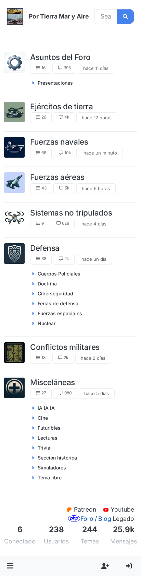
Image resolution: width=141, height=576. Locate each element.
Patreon (86, 509)
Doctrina (47, 283)
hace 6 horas (96, 188)
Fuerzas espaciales (60, 313)
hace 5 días (96, 393)
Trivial (45, 448)
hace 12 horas (97, 117)
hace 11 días (95, 68)
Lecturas (47, 438)
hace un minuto (100, 153)
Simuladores (52, 467)
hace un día (93, 259)
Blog (104, 518)
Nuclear (46, 323)
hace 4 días (93, 223)
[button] (10, 566)
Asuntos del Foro (60, 57)
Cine (43, 418)
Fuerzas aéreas (57, 177)
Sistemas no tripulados (71, 212)
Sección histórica (57, 458)
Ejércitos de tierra (61, 106)
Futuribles (49, 428)
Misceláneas (52, 382)
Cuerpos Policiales (59, 274)
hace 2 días (93, 358)
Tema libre (50, 477)
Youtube (122, 509)
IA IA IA (46, 408)
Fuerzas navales (59, 141)
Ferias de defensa (58, 303)
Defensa (45, 248)
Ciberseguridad (55, 293)
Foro (86, 518)
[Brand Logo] (15, 16)
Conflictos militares (65, 347)
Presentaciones (55, 83)
